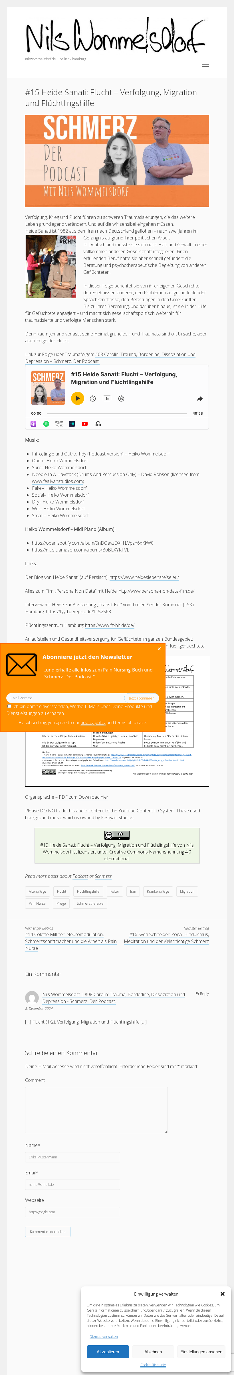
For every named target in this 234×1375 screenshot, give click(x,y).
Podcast (80, 876)
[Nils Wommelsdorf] (117, 53)
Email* (31, 1173)
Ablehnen (153, 1351)
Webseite (34, 1200)
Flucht (61, 891)
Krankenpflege (158, 891)
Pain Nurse (37, 903)
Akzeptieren (108, 1351)
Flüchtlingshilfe (88, 891)
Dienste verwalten (104, 1336)
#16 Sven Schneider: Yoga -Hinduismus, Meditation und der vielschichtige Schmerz (166, 937)
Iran (133, 891)
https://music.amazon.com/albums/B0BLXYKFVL (80, 550)
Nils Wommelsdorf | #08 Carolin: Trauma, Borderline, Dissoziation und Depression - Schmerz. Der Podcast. (113, 997)
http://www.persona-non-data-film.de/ (156, 591)
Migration (187, 891)
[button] (222, 1294)
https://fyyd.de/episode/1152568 (78, 611)
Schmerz (103, 876)
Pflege (61, 903)
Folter (114, 891)
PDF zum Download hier (83, 797)
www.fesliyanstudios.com (57, 481)
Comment (35, 1080)
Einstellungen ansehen (201, 1351)
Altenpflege (37, 891)
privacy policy (93, 722)
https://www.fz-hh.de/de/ (109, 625)
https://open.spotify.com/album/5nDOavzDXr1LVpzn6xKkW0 (93, 543)
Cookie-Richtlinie (153, 1364)
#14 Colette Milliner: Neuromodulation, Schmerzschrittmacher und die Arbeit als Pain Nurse (71, 941)
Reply (204, 993)
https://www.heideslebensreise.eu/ (144, 577)
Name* (32, 1145)
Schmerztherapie (90, 903)
